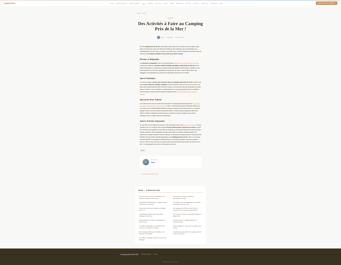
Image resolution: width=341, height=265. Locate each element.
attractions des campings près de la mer (186, 63)
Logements (196, 3)
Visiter (221, 3)
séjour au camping (189, 125)
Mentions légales (146, 254)
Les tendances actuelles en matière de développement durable (183, 197)
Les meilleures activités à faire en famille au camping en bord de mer (151, 215)
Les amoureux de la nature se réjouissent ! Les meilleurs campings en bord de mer (152, 197)
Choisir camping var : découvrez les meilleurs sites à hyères (187, 227)
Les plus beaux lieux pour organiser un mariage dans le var (152, 209)
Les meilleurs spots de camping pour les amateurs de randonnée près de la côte (187, 203)
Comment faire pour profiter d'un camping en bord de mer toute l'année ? (187, 232)
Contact (155, 254)
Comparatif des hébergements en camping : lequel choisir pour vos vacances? (153, 203)
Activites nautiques (134, 3)
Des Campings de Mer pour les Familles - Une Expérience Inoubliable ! (152, 232)
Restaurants (213, 3)
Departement (179, 3)
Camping (150, 3)
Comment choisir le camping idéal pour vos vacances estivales (185, 221)
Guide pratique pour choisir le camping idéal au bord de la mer (152, 221)
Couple (172, 3)
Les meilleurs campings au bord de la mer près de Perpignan (153, 238)
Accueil (112, 3)
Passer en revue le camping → (326, 3)
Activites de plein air (121, 3)
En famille (188, 3)
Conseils (165, 3)
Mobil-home (204, 3)
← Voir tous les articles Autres (149, 174)
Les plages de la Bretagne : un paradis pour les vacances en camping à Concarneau (152, 227)
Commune (158, 3)
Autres (144, 3)
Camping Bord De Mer (129, 254)
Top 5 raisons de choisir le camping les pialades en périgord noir (187, 215)
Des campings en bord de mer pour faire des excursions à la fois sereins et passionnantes (185, 209)
